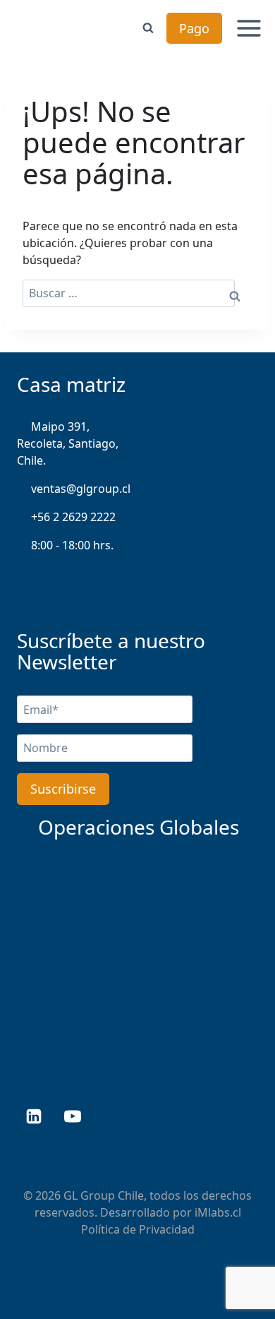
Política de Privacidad (138, 1229)
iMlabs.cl (218, 1212)
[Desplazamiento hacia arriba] (238, 1263)
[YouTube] (73, 1116)
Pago (194, 28)
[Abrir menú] (249, 28)
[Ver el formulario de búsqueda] (148, 28)
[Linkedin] (34, 1116)
